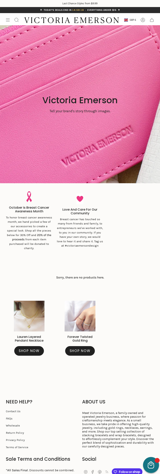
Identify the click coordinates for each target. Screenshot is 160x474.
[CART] (151, 19)
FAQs (9, 418)
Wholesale (13, 425)
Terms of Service (17, 447)
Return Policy (15, 432)
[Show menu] (8, 19)
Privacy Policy (15, 440)
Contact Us (13, 411)
